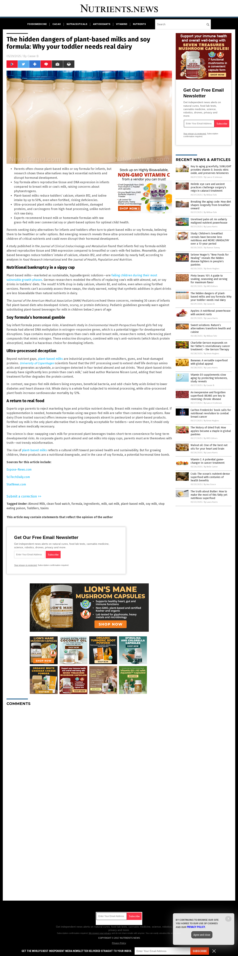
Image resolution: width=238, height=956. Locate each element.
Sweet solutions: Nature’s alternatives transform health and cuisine (211, 328)
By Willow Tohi (210, 195)
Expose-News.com (19, 469)
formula (76, 504)
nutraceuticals (77, 24)
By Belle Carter (211, 467)
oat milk (113, 504)
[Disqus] (89, 755)
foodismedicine (37, 24)
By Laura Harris (210, 226)
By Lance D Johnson (213, 177)
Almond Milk (36, 504)
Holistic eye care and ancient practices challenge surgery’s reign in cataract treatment (208, 187)
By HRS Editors (211, 286)
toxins (44, 508)
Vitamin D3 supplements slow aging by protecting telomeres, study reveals (209, 378)
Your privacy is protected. (25, 565)
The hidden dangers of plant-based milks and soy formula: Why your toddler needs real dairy (211, 297)
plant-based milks (50, 359)
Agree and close (201, 934)
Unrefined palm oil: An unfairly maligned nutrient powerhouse (209, 221)
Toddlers (33, 508)
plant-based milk (132, 504)
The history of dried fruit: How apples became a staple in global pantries (211, 431)
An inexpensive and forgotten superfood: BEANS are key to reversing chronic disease (208, 396)
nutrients (139, 24)
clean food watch (58, 504)
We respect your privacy (100, 933)
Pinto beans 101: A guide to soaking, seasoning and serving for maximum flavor (209, 279)
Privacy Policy (119, 943)
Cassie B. (33, 56)
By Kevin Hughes (211, 268)
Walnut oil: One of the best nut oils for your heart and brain (209, 447)
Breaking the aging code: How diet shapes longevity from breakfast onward (211, 205)
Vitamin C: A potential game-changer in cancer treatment (207, 461)
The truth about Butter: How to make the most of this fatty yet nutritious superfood (209, 495)
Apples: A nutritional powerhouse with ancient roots (211, 312)
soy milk (151, 504)
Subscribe (200, 951)
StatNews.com (16, 484)
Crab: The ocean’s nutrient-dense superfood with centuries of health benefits (210, 477)
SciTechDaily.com (18, 477)
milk (104, 504)
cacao (56, 24)
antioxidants (101, 24)
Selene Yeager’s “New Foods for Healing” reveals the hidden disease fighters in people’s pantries (210, 260)
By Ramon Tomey (212, 247)
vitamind (121, 24)
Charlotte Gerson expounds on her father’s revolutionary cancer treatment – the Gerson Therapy (210, 346)
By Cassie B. (209, 304)
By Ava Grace (210, 484)
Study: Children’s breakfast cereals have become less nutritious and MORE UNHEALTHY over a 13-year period (210, 238)
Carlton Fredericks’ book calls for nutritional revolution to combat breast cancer (211, 413)
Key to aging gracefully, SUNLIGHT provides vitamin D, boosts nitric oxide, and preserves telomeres (211, 170)
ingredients (92, 504)
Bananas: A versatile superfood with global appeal (209, 362)
